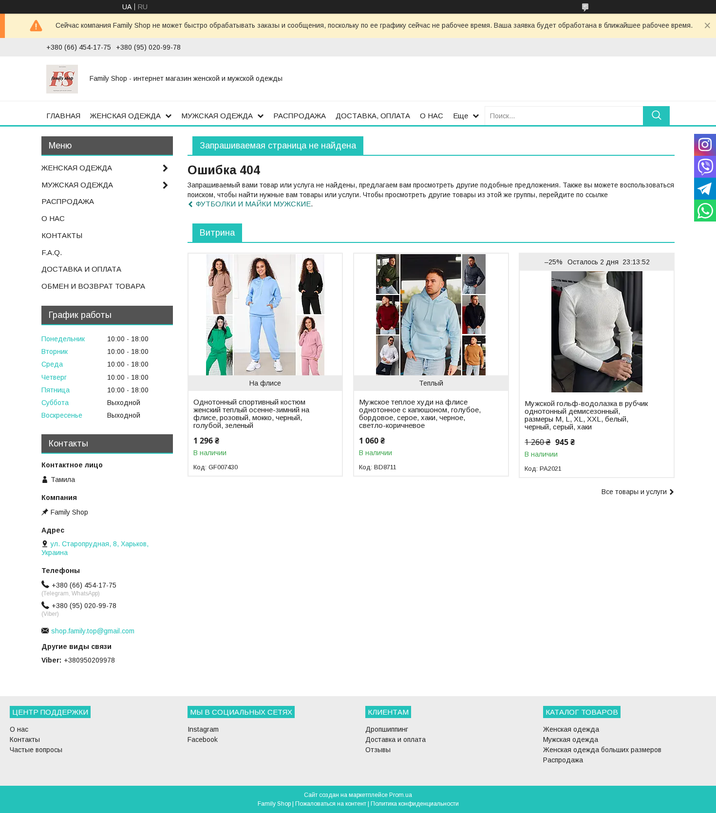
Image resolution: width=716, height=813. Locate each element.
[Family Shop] (62, 78)
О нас (19, 729)
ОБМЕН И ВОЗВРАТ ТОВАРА (93, 286)
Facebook (203, 739)
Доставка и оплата (395, 739)
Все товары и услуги (634, 492)
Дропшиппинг (386, 729)
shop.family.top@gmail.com (92, 631)
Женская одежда (571, 729)
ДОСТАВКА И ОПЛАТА (81, 269)
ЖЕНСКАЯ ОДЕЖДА (125, 115)
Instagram (203, 729)
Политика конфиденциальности (415, 803)
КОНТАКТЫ (61, 235)
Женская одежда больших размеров (602, 750)
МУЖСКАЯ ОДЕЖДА (217, 115)
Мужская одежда (570, 739)
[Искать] (656, 115)
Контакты (25, 739)
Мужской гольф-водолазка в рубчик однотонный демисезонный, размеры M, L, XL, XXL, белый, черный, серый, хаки (586, 415)
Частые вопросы (36, 750)
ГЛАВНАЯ (63, 115)
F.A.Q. (51, 252)
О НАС (431, 115)
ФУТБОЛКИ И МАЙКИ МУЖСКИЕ (253, 204)
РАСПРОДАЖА (299, 115)
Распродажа (563, 760)
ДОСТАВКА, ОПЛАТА (373, 115)
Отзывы (378, 750)
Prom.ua (400, 795)
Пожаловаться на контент (330, 803)
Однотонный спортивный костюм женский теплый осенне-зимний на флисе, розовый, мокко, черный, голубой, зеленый (251, 413)
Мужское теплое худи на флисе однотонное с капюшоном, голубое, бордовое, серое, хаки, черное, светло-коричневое (420, 413)
